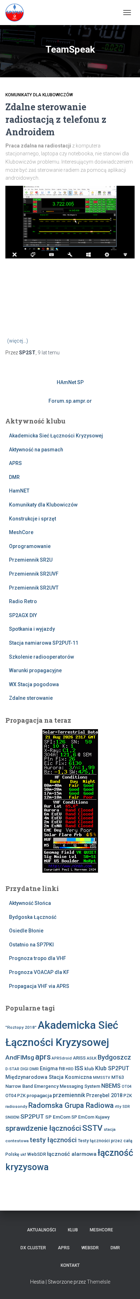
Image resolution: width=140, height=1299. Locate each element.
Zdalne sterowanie (31, 698)
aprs (43, 1056)
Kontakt (70, 1265)
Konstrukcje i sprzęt (32, 519)
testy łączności (53, 1140)
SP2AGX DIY (23, 615)
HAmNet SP (70, 382)
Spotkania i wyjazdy (32, 629)
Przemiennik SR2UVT (34, 588)
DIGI (24, 1068)
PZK (127, 1095)
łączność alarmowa (72, 1154)
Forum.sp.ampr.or (70, 401)
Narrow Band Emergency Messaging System (52, 1086)
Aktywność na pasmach (36, 449)
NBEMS (111, 1085)
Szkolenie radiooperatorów (41, 657)
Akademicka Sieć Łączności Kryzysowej (56, 435)
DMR (14, 477)
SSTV (92, 1128)
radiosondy (16, 1106)
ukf (23, 1154)
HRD (70, 1069)
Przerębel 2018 (104, 1095)
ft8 (62, 1068)
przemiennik (69, 1095)
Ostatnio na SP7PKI (31, 944)
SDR (126, 1106)
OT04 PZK (15, 1095)
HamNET (19, 491)
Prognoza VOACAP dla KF (39, 972)
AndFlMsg (19, 1057)
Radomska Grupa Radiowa (71, 1105)
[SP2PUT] (17, 12)
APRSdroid (62, 1058)
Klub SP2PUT (112, 1068)
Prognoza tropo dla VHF (37, 958)
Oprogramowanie (30, 546)
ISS (79, 1068)
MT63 (117, 1077)
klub (89, 1068)
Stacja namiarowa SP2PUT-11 (43, 643)
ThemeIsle (98, 1282)
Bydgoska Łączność (32, 917)
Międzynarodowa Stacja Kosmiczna (48, 1077)
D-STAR (12, 1069)
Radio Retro (23, 601)
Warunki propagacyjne (35, 670)
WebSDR (36, 1154)
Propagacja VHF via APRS (39, 986)
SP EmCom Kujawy (90, 1117)
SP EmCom (57, 1117)
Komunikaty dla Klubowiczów (39, 94)
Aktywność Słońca (30, 903)
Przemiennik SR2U (30, 560)
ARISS (79, 1058)
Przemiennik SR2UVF (34, 574)
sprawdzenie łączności (43, 1128)
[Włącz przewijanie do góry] (126, 1285)
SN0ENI (12, 1117)
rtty (118, 1106)
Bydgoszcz (114, 1057)
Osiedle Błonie (26, 931)
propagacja (39, 1095)
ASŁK (92, 1058)
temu (49, 352)
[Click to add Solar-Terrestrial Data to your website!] (70, 800)
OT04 (126, 1086)
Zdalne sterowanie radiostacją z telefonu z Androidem (55, 119)
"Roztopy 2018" (21, 1027)
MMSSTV (101, 1077)
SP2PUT (32, 1116)
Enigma (49, 1068)
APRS (15, 463)
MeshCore (21, 532)
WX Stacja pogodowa (34, 684)
